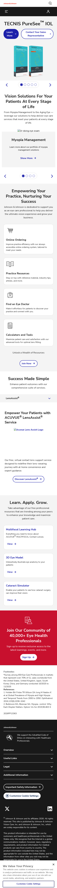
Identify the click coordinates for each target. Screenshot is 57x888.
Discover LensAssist (26, 479)
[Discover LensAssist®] (28, 441)
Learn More (10, 34)
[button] (50, 3)
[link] (11, 34)
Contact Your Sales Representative (36, 34)
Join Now (26, 363)
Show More (26, 158)
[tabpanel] (28, 446)
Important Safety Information (21, 787)
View (10, 544)
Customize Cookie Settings (24, 795)
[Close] (53, 864)
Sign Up (26, 657)
